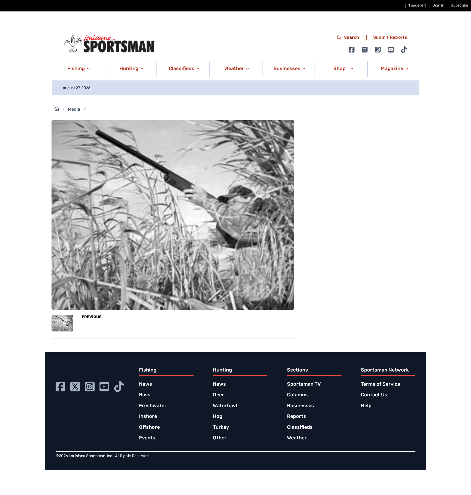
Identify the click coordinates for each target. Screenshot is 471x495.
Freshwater (153, 406)
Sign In (438, 6)
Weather (297, 438)
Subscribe (459, 6)
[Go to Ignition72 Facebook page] (351, 49)
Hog (217, 416)
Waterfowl (225, 406)
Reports (296, 416)
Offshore (149, 427)
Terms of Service (380, 384)
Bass (144, 395)
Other (220, 438)
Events (147, 438)
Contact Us (374, 395)
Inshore (148, 416)
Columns (297, 395)
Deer (218, 395)
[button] (77, 69)
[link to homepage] (109, 43)
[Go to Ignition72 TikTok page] (404, 49)
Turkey (221, 427)
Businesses (300, 406)
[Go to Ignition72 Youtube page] (391, 49)
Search (351, 37)
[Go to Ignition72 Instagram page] (378, 49)
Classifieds (300, 427)
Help (366, 406)
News (145, 384)
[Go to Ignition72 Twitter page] (364, 49)
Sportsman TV (304, 384)
